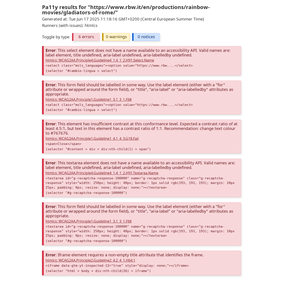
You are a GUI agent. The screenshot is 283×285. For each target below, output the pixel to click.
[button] (85, 37)
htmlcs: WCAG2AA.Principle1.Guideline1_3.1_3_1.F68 (89, 99)
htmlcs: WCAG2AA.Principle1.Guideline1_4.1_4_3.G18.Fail (92, 138)
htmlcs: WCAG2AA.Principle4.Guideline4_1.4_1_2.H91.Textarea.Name (102, 173)
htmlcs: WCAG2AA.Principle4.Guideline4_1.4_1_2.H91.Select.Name (100, 60)
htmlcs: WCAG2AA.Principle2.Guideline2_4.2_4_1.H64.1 (90, 260)
